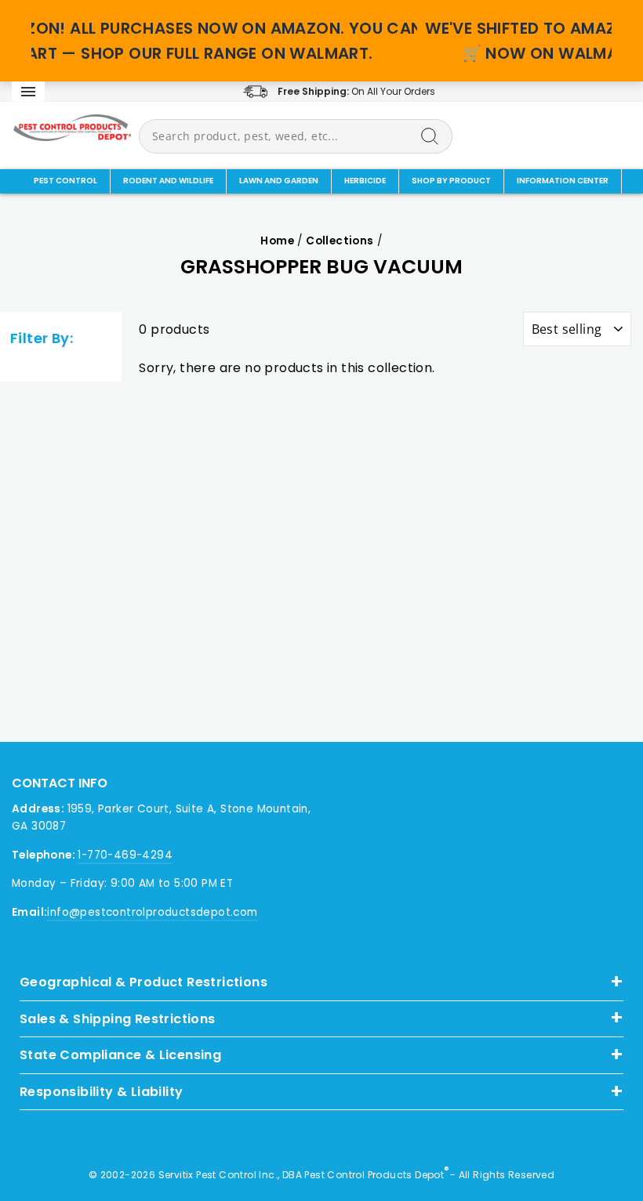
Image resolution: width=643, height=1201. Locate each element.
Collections (339, 240)
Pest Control (65, 180)
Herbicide (365, 180)
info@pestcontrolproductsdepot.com (152, 912)
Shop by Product (451, 180)
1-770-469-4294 (125, 855)
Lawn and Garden (278, 180)
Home (277, 240)
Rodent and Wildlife (168, 180)
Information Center (562, 180)
